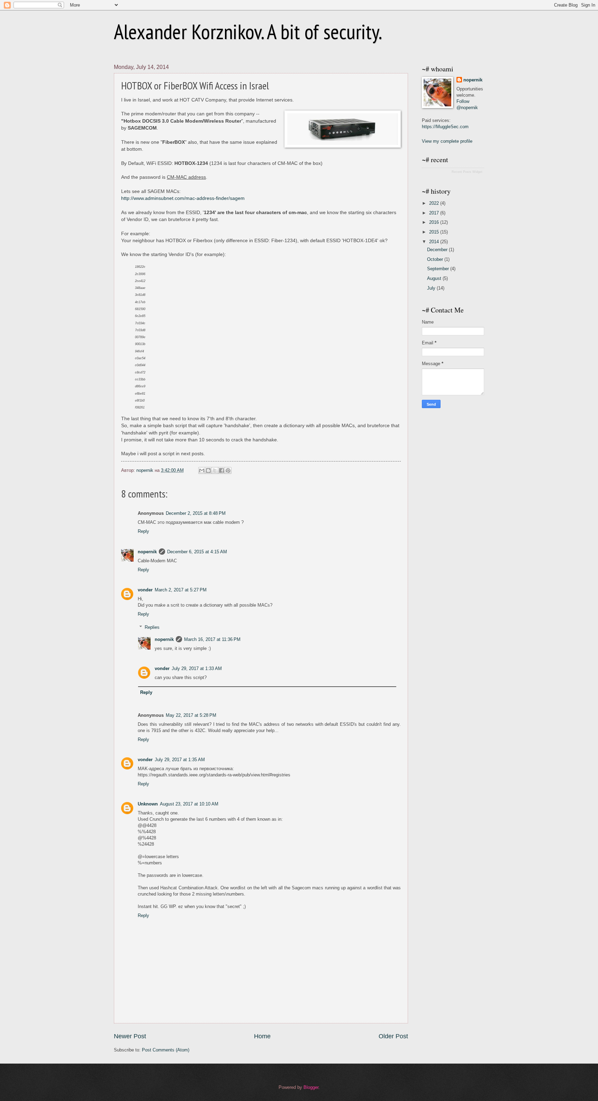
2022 (434, 203)
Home (262, 1036)
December (438, 249)
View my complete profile (447, 141)
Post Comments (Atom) (165, 1049)
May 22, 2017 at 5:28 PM (191, 715)
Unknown (148, 804)
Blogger (310, 1087)
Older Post (393, 1036)
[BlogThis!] (208, 470)
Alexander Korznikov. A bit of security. (248, 31)
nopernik (147, 551)
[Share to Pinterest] (228, 470)
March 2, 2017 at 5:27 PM (181, 589)
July (432, 288)
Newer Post (130, 1036)
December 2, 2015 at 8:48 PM (196, 513)
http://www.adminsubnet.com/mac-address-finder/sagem (183, 198)
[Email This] (201, 470)
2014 (434, 241)
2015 (434, 232)
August (435, 278)
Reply (143, 531)
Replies (152, 627)
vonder (145, 589)
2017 (434, 212)
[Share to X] (214, 470)
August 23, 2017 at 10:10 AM (189, 804)
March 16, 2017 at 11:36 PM (212, 639)
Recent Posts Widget (467, 172)
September (438, 268)
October (435, 259)
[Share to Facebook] (221, 470)
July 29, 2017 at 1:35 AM (180, 759)
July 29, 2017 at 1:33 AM (197, 668)
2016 (434, 222)
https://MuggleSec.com (445, 126)
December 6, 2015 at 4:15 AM (197, 551)
